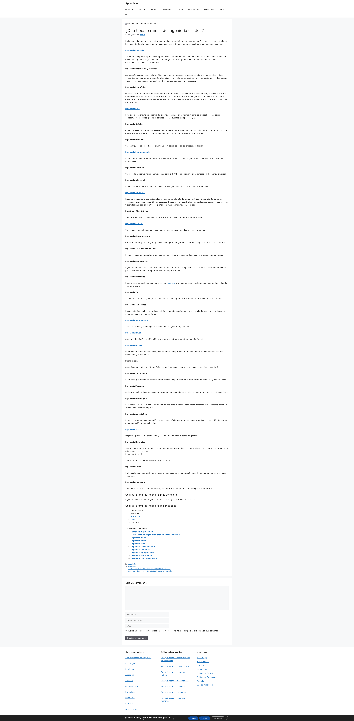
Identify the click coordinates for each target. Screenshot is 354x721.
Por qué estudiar (194, 9)
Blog (127, 15)
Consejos (154, 9)
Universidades (209, 9)
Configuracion (218, 718)
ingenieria (132, 566)
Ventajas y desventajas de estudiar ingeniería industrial (150, 571)
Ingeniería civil (138, 544)
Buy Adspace (203, 662)
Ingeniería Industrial (140, 549)
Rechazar (205, 718)
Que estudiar (180, 9)
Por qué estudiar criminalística (175, 666)
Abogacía (129, 675)
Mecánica (135, 516)
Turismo (129, 681)
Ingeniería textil (138, 541)
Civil (133, 519)
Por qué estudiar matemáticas (175, 681)
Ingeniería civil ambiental (143, 546)
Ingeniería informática (141, 555)
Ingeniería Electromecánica (144, 558)
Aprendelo (131, 3)
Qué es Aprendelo (205, 685)
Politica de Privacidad (207, 677)
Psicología (130, 663)
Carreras (142, 9)
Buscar (222, 9)
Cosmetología (131, 709)
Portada (200, 681)
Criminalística (131, 686)
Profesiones (167, 9)
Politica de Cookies (205, 673)
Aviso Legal (202, 658)
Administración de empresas (138, 658)
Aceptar (193, 718)
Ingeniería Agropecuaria (142, 552)
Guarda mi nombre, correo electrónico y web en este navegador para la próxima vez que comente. (173, 631)
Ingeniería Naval (138, 538)
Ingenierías (132, 564)
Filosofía (129, 703)
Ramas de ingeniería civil (143, 532)
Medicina (129, 669)
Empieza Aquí (130, 9)
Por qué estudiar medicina (173, 686)
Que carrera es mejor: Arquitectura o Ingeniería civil (155, 535)
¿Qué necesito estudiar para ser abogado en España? (149, 569)
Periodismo (130, 692)
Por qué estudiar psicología (173, 692)
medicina (171, 283)
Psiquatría (130, 698)
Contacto (201, 665)
